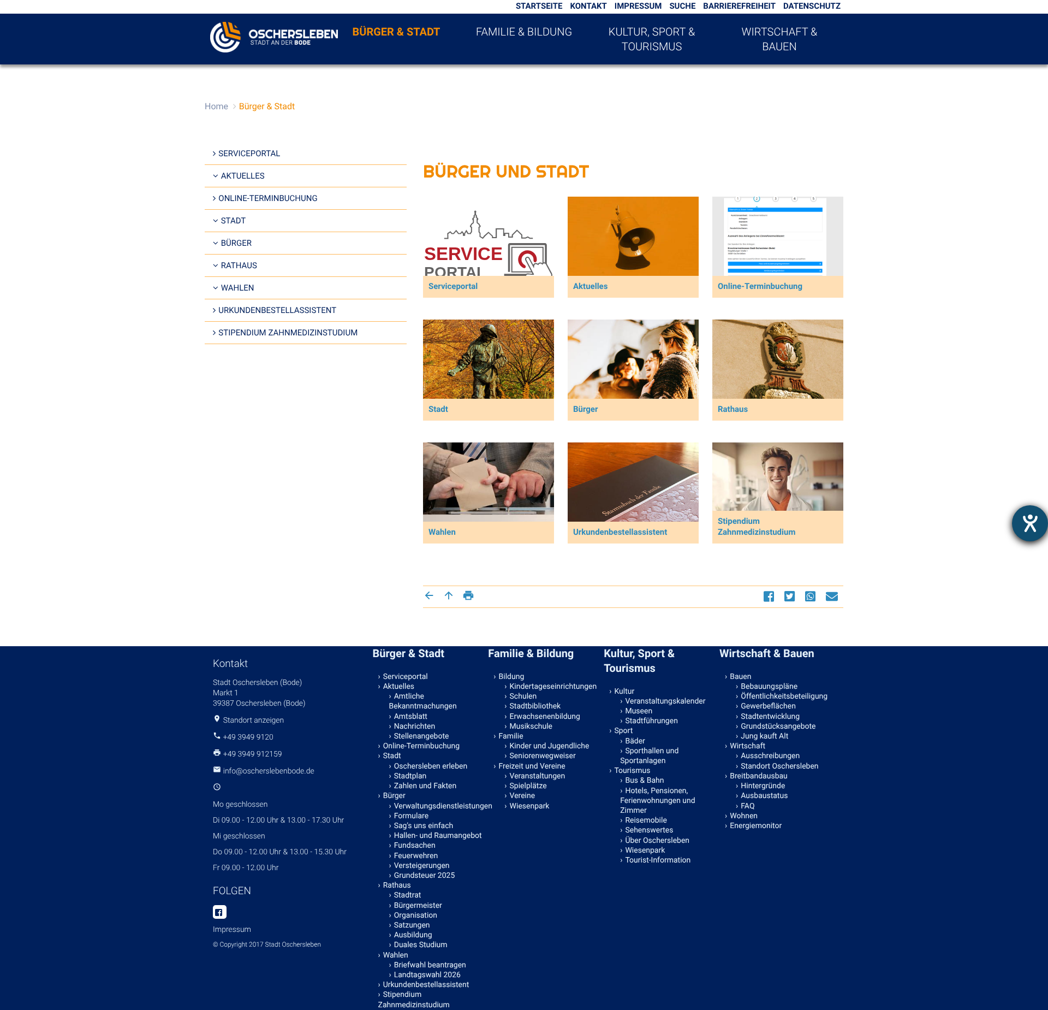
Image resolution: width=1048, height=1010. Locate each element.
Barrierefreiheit (739, 6)
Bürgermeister (418, 905)
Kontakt (588, 6)
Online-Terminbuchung (267, 198)
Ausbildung (413, 935)
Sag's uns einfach (424, 826)
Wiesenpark (530, 806)
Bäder (635, 741)
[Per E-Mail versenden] (833, 596)
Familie (511, 736)
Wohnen (744, 816)
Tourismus (632, 770)
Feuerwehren (416, 856)
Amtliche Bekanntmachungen (423, 701)
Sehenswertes (649, 830)
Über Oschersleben (657, 840)
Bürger (236, 243)
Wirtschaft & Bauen (780, 39)
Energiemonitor (756, 826)
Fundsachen (415, 845)
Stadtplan (410, 776)
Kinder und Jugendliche (550, 746)
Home (216, 106)
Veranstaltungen (537, 776)
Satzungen (412, 925)
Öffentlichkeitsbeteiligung (784, 696)
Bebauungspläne (769, 686)
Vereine (522, 796)
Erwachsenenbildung (545, 716)
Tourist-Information (657, 860)
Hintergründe (763, 786)
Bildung (512, 676)
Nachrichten (415, 726)
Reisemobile (645, 820)
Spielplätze (528, 786)
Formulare (411, 816)
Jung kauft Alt (764, 736)
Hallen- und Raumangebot (438, 835)
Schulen (523, 696)
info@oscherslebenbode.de (268, 771)
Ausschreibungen (770, 756)
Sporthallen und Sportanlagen (649, 756)
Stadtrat (407, 895)
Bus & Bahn (644, 780)
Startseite (539, 6)
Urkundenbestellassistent (277, 310)
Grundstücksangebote (778, 726)
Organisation (415, 915)
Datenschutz (812, 6)
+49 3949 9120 (248, 737)
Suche (682, 6)
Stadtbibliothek (535, 706)
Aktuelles (243, 176)
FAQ (747, 806)
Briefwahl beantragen (430, 965)
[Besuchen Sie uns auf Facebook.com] (220, 912)
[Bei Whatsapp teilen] (811, 596)
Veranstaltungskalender (665, 701)
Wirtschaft (747, 746)
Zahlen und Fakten (425, 786)
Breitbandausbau (759, 776)
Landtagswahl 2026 (427, 975)
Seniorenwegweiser (543, 756)
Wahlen (237, 288)
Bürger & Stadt (396, 31)
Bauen (740, 676)
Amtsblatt (410, 716)
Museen (638, 711)
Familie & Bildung (524, 31)
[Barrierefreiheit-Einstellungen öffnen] (1030, 523)
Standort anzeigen (253, 720)
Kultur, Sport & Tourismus (652, 39)
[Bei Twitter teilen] (790, 596)
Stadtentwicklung (770, 716)
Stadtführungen (651, 721)
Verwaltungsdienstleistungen (439, 806)
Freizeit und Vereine (532, 766)
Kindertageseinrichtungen (553, 686)
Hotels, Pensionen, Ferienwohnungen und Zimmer (657, 801)
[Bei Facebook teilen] (770, 596)
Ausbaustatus (764, 796)
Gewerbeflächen (768, 706)
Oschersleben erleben (431, 766)
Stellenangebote (421, 736)
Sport (623, 731)
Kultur (624, 691)
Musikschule (531, 726)
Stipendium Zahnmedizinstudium (288, 333)
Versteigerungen (422, 865)
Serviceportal (249, 153)
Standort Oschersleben (779, 766)
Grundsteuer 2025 (424, 875)
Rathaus (239, 265)
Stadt (233, 221)
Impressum (638, 6)
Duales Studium (421, 945)
